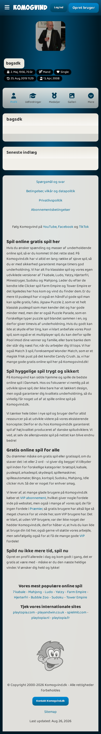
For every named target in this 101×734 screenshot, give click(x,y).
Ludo (49, 592)
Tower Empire (76, 597)
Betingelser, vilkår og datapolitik (50, 191)
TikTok (84, 227)
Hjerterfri (21, 597)
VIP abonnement (33, 498)
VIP (82, 536)
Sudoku (57, 597)
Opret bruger (83, 8)
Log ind (58, 7)
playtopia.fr (61, 618)
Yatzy (60, 592)
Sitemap (50, 712)
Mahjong (35, 592)
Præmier (36, 509)
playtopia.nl (40, 618)
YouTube (50, 227)
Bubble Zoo (40, 597)
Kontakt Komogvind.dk (50, 701)
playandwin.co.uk (51, 612)
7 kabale (19, 592)
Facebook (65, 227)
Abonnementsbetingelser (50, 210)
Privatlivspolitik (50, 200)
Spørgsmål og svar (50, 182)
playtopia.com (24, 612)
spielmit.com (76, 612)
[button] (90, 98)
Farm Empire (76, 592)
